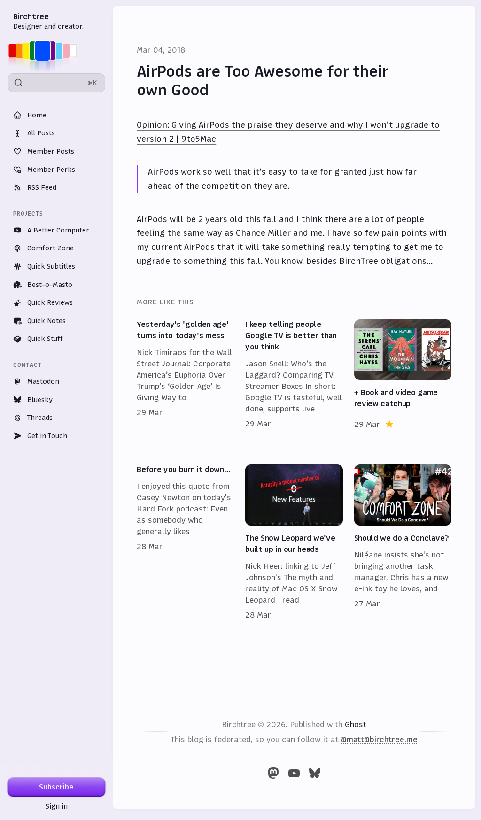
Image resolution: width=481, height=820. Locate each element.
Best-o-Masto (49, 284)
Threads (40, 417)
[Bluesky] (314, 773)
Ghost (355, 724)
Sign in (57, 806)
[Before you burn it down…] (185, 542)
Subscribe (56, 787)
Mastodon (43, 381)
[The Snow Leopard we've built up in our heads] (293, 542)
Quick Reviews (50, 302)
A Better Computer (58, 230)
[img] (45, 50)
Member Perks (51, 169)
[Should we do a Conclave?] (402, 542)
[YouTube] (294, 773)
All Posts (41, 133)
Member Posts (50, 151)
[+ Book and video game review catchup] (402, 375)
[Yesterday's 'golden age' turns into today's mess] (185, 375)
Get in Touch (47, 436)
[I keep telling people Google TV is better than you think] (293, 375)
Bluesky (40, 399)
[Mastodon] (273, 773)
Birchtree (31, 16)
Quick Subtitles (51, 266)
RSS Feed (41, 187)
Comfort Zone (50, 248)
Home (37, 115)
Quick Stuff (45, 338)
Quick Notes (46, 320)
